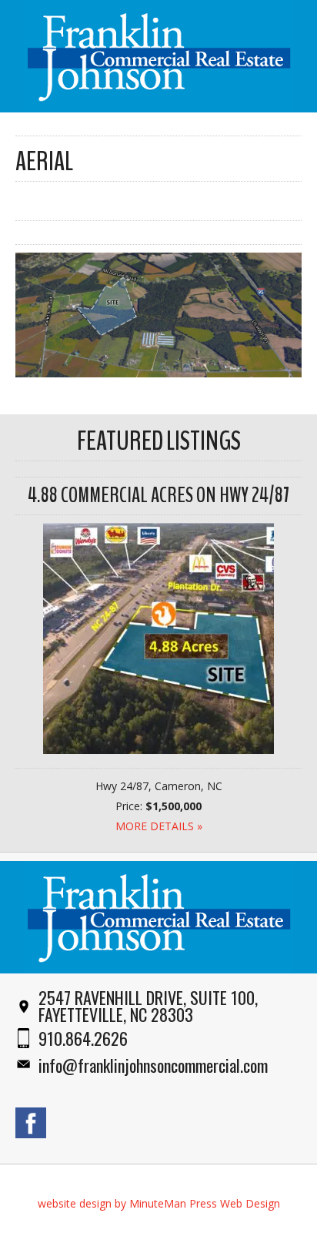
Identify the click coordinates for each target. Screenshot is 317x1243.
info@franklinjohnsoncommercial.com (153, 1065)
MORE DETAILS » (158, 826)
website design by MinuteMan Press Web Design (159, 1203)
